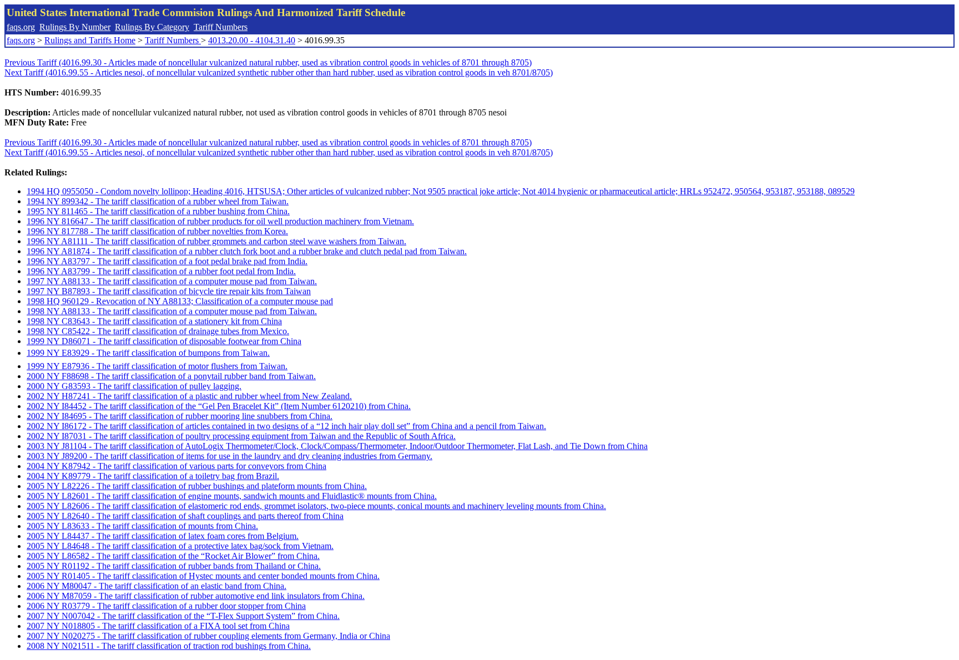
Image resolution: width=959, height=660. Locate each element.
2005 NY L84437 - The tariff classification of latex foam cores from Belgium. (163, 536)
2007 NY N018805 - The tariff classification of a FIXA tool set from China (158, 626)
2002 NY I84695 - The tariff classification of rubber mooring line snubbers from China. (179, 416)
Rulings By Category (152, 27)
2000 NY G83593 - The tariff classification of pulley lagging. (134, 386)
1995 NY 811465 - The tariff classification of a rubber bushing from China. (158, 211)
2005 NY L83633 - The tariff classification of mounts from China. (142, 526)
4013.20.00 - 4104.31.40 (251, 40)
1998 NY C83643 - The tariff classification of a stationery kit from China (154, 321)
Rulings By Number (74, 27)
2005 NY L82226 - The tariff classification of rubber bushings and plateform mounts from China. (197, 486)
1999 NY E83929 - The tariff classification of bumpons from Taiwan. (148, 352)
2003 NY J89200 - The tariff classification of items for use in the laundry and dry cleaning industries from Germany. (229, 456)
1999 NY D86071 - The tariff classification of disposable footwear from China (164, 341)
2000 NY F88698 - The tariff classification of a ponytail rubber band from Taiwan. (171, 376)
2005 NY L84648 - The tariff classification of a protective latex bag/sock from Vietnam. (180, 546)
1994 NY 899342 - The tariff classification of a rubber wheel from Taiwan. (158, 201)
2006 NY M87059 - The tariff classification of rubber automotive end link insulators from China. (196, 596)
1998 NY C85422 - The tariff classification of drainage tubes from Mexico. (158, 331)
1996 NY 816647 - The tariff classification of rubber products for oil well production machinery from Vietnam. (220, 221)
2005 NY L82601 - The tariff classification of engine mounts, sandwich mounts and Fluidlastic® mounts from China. (232, 496)
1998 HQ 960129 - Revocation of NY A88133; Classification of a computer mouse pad (180, 301)
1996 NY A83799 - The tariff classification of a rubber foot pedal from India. (161, 271)
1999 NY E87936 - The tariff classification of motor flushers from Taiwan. (157, 366)
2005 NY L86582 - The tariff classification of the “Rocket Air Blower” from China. (173, 556)
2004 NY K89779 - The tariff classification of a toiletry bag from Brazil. (153, 476)
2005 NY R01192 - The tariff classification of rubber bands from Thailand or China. (174, 566)
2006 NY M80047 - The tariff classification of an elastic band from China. (156, 586)
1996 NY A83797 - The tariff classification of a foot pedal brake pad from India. (167, 261)
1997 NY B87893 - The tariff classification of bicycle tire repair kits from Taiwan (169, 291)
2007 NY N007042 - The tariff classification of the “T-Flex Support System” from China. (183, 616)
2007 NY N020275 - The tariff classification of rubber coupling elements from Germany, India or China (208, 636)
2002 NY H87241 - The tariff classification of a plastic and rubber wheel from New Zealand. (189, 396)
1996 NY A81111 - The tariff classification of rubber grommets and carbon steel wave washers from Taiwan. (216, 241)
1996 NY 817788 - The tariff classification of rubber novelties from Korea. (157, 231)
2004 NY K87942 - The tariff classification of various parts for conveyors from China (176, 466)
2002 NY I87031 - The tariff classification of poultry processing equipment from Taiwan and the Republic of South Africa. (241, 436)
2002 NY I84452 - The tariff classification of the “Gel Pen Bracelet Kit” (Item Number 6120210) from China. (219, 406)
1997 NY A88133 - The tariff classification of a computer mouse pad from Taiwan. (172, 281)
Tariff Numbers (221, 27)
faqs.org (21, 27)
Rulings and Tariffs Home (89, 40)
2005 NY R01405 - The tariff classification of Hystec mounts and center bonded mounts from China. (203, 576)
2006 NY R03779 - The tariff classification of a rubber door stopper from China (166, 606)
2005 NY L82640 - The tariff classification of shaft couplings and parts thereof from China (185, 516)
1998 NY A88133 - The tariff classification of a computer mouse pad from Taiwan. (172, 311)
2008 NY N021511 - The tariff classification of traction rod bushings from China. (169, 646)
